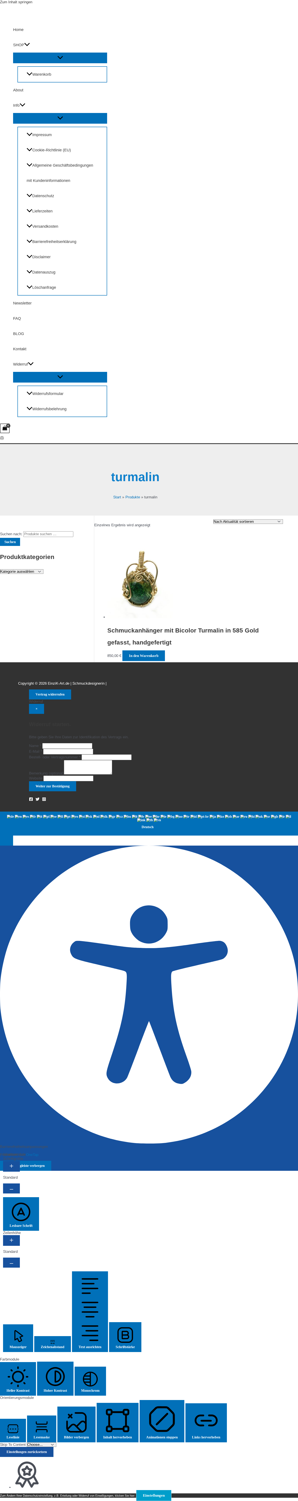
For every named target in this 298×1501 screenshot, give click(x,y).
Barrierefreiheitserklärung (54, 241)
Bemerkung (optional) (46, 773)
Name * (35, 746)
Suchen (10, 542)
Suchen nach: (11, 534)
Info (16, 105)
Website (35, 778)
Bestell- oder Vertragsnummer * (54, 757)
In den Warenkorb (143, 656)
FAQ (17, 318)
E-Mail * (35, 751)
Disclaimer (41, 257)
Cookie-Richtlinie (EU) (51, 150)
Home (18, 29)
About (18, 90)
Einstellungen (154, 1495)
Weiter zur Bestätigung (53, 786)
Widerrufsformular (47, 393)
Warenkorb (41, 74)
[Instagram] (44, 800)
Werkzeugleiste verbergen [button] (26, 1166)
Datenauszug (43, 272)
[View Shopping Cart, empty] (5, 428)
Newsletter (22, 303)
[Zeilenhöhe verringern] (11, 1263)
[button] (27, 45)
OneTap (32, 1155)
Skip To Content (13, 1445)
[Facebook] (31, 800)
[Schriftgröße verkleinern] (11, 1188)
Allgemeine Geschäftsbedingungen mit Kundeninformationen (60, 173)
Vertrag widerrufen (50, 694)
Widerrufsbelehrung (49, 409)
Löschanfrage (44, 287)
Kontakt (19, 349)
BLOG (18, 334)
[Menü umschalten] (60, 58)
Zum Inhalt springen (16, 2)
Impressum (42, 135)
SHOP (18, 45)
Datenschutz (43, 196)
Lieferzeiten (42, 211)
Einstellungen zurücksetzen (27, 1452)
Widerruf (20, 364)
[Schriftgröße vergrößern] (11, 1166)
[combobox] (149, 824)
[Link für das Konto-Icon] (2, 438)
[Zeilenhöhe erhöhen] (11, 1240)
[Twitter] (37, 800)
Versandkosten (45, 226)
